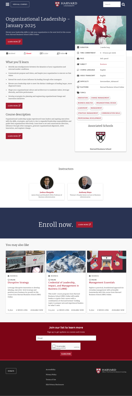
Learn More (13, 42)
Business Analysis (85, 103)
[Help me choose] (66, 53)
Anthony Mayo (85, 192)
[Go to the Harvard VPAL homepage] (111, 371)
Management (96, 108)
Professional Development (89, 118)
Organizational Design (106, 103)
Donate (11, 371)
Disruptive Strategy (18, 282)
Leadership (82, 108)
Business (103, 64)
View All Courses (20, 4)
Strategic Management (88, 113)
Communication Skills (110, 113)
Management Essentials (102, 282)
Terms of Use (51, 380)
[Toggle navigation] (7, 4)
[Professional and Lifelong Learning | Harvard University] (66, 4)
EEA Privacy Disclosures (55, 385)
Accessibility (50, 369)
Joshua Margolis (47, 192)
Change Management (100, 98)
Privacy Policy (51, 375)
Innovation (83, 98)
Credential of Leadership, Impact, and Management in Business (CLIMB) (63, 285)
